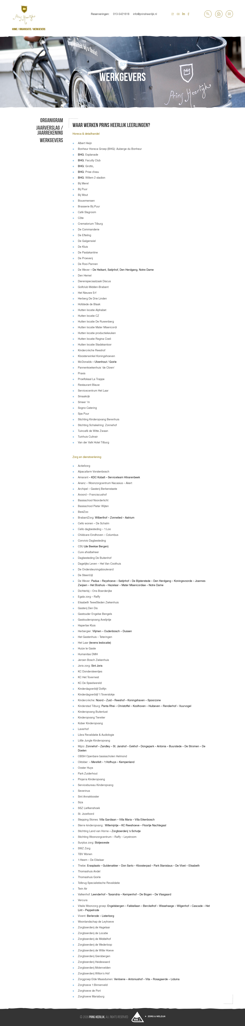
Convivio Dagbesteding (92, 540)
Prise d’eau (92, 171)
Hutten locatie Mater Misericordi (97, 327)
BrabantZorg (85, 517)
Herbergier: (85, 631)
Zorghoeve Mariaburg (91, 996)
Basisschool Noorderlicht (93, 500)
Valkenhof (84, 894)
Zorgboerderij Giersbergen (94, 956)
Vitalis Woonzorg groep (92, 905)
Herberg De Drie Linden (92, 298)
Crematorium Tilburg (90, 223)
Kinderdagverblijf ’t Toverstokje (96, 694)
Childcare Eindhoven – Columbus (98, 534)
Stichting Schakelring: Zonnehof (97, 425)
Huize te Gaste (87, 648)
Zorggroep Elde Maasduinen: (95, 979)
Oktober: (83, 762)
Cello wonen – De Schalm (93, 523)
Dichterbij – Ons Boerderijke (95, 590)
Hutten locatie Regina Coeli (94, 338)
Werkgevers (51, 140)
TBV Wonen (85, 854)
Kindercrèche (86, 700)
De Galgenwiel (87, 240)
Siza (80, 802)
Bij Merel (83, 183)
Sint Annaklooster (88, 796)
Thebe (82, 865)
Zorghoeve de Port (89, 990)
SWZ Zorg (84, 848)
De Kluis (83, 246)
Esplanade (91, 154)
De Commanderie (88, 229)
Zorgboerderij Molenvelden (94, 967)
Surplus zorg (85, 842)
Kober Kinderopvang (90, 723)
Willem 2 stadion (95, 177)
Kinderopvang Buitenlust (93, 711)
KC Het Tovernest (88, 677)
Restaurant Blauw (89, 384)
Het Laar (83, 642)
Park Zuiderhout (87, 773)
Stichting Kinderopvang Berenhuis (98, 419)
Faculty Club (92, 160)
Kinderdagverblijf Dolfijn (92, 688)
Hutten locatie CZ (88, 315)
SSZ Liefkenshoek (89, 808)
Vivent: (82, 915)
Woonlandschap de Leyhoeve (96, 921)
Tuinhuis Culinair (88, 436)
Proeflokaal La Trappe (91, 379)
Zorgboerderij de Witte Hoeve (96, 950)
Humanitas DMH (88, 654)
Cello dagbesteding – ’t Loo (94, 529)
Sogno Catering (87, 407)
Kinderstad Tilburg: (89, 706)
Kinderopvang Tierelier (91, 717)
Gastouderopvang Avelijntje (94, 619)
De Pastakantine (88, 252)
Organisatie (25, 29)
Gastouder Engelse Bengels (95, 613)
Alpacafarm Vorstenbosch (93, 471)
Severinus (84, 790)
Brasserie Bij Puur (89, 206)
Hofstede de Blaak (89, 304)
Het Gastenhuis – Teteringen (95, 636)
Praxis (81, 373)
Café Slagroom (87, 212)
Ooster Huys (85, 767)
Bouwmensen (86, 200)
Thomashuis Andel (89, 871)
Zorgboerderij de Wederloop (95, 944)
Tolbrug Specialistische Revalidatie (99, 882)
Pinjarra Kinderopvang (91, 779)
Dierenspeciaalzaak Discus (94, 281)
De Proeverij (85, 258)
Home (14, 29)
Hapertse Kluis (87, 625)
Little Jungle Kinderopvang (94, 740)
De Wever (84, 269)
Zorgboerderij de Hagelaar (94, 927)
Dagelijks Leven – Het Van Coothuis (99, 563)
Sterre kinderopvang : (91, 825)
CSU (80, 546)
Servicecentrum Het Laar (93, 390)
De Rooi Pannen (88, 264)
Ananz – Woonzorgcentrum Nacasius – (101, 483)
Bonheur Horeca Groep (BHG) (96, 148)
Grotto (89, 166)
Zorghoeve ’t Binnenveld (93, 984)
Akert (129, 483)
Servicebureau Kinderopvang (95, 785)
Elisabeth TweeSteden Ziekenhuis (98, 602)
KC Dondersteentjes (90, 671)
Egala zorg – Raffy (89, 596)
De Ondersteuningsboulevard (96, 569)
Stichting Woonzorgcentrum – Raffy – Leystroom (107, 836)
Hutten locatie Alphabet (92, 310)
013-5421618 (121, 14)
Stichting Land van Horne (93, 831)
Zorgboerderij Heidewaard (94, 961)
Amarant (83, 477)
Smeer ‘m (84, 402)
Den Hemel (84, 275)
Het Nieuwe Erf (87, 292)
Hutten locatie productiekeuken (97, 333)
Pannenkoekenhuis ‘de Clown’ (96, 367)
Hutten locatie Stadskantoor (95, 344)
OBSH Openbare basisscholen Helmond (102, 756)
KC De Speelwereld (90, 683)
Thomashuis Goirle (89, 877)
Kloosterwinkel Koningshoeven (96, 356)
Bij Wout (83, 194)
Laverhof (83, 729)
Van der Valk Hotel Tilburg (93, 442)
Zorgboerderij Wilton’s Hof (93, 973)
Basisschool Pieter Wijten (93, 506)
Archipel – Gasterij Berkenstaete (97, 488)
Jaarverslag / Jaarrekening (49, 130)
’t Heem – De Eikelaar (91, 859)
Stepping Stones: (88, 819)
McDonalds (85, 361)
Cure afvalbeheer (88, 552)
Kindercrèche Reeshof (91, 350)
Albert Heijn (85, 143)
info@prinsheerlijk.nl (145, 14)
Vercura (82, 900)
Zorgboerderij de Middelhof (94, 938)
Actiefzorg (84, 465)
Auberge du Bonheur (129, 148)
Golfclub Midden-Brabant (93, 287)
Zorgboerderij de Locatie (93, 933)
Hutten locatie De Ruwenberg (96, 321)
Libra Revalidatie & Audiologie (96, 734)
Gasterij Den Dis (88, 608)
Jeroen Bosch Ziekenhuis (93, 659)
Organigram (51, 120)
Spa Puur (83, 413)
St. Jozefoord (86, 813)
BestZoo (83, 511)
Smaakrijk (84, 396)
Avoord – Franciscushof (92, 494)
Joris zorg (84, 665)
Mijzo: (81, 746)
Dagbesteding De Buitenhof (94, 557)
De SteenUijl (85, 575)
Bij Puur (82, 189)
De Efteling (84, 235)
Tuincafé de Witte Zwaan (93, 430)
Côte (81, 217)
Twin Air (82, 888)
